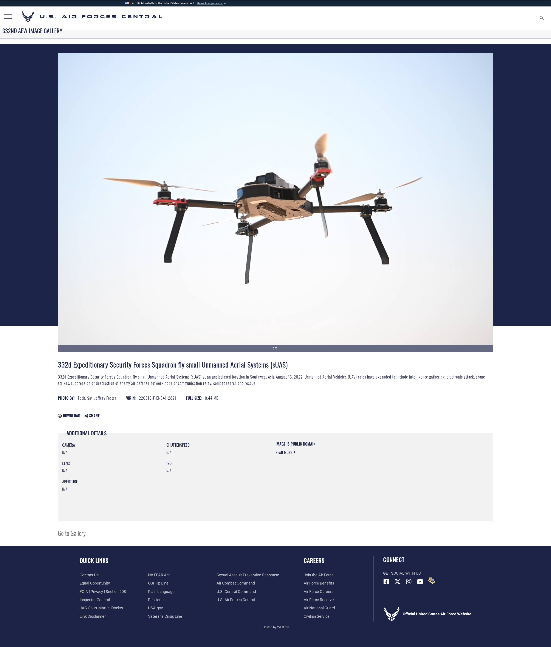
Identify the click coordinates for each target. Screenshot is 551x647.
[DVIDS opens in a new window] (431, 580)
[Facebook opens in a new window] (386, 581)
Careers (314, 560)
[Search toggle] (541, 17)
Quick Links (94, 560)
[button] (212, 3)
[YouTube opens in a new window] (420, 581)
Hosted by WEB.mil (276, 627)
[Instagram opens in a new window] (409, 581)
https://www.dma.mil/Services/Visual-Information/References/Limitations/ (326, 474)
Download (71, 415)
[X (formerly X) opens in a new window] (397, 581)
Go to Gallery (72, 533)
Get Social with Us (402, 573)
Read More (285, 452)
